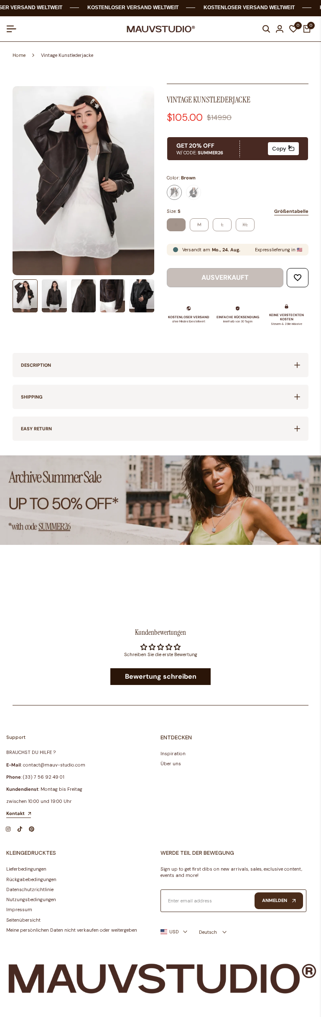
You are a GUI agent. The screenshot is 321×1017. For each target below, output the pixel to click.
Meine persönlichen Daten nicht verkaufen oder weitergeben (71, 930)
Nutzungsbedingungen (31, 899)
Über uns (170, 764)
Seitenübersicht (23, 920)
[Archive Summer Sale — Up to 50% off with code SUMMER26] (160, 500)
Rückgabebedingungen (31, 879)
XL (248, 226)
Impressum (19, 909)
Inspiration (173, 753)
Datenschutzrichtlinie (30, 889)
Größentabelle (291, 211)
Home (19, 55)
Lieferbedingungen (26, 869)
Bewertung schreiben (160, 676)
